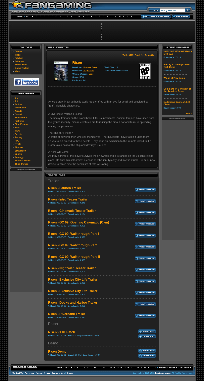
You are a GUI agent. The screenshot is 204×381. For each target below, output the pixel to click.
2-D (16, 98)
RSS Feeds (185, 367)
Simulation (20, 151)
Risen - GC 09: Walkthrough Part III (74, 256)
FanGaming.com (163, 373)
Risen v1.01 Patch (61, 332)
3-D (16, 101)
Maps (17, 71)
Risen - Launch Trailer (64, 188)
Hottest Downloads (168, 367)
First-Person (21, 124)
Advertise (29, 373)
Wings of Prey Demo (174, 78)
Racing (18, 137)
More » (189, 113)
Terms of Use (58, 373)
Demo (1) (149, 55)
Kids (17, 127)
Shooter (19, 147)
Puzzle (18, 134)
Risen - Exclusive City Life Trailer (72, 279)
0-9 (27, 16)
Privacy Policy (43, 373)
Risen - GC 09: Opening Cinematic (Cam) (78, 222)
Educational (21, 117)
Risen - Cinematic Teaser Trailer (72, 210)
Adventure (20, 107)
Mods (18, 55)
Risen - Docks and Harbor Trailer (72, 302)
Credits (70, 373)
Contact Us (17, 373)
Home (20, 16)
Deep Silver (88, 71)
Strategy (19, 157)
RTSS (18, 144)
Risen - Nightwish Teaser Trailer (72, 268)
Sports (18, 154)
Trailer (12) (128, 55)
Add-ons (19, 61)
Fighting (19, 121)
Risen (77, 63)
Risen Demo (57, 351)
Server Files (21, 64)
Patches (19, 58)
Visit (91, 74)
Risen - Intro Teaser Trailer (67, 199)
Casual (18, 114)
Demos (18, 51)
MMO (17, 131)
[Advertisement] (26, 231)
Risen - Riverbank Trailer (66, 314)
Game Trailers (22, 68)
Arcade (18, 111)
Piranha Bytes (90, 67)
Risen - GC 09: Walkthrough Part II (73, 233)
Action (18, 104)
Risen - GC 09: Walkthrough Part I (73, 245)
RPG (17, 141)
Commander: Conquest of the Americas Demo (177, 90)
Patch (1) (139, 55)
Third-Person (21, 164)
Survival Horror (22, 160)
